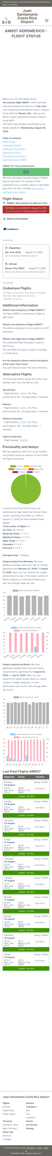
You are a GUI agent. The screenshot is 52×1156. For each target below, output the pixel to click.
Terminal (7, 1121)
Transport (31, 1106)
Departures (8, 1110)
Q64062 (24, 440)
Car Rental (31, 1124)
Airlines (30, 1103)
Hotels (29, 1121)
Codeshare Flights (12, 145)
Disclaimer (31, 1148)
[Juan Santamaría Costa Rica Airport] (6, 20)
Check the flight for (26, 211)
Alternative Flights (12, 152)
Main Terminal (10, 1128)
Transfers (30, 1117)
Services (7, 1135)
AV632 (23, 407)
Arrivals (6, 1106)
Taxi (28, 1114)
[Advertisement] (26, 68)
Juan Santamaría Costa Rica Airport (27, 16)
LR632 (23, 422)
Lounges (7, 1139)
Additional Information (14, 149)
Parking (30, 1128)
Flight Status (9, 141)
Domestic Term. (11, 1124)
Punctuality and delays (14, 156)
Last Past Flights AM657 (15, 159)
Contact (39, 1148)
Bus (28, 1110)
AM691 (23, 393)
